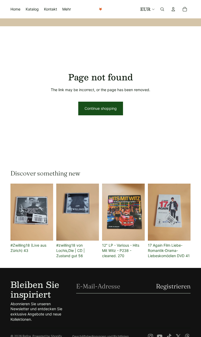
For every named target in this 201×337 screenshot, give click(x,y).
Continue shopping (101, 108)
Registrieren (173, 286)
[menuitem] (67, 9)
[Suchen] (162, 9)
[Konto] (173, 9)
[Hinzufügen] (45, 232)
